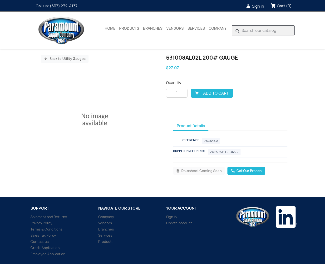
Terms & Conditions (46, 229)
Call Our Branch (246, 170)
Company (218, 28)
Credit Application (45, 247)
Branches (152, 28)
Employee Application (47, 254)
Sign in (171, 217)
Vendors (175, 28)
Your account (181, 208)
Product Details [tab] (191, 125)
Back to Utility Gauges (65, 58)
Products (129, 28)
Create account (179, 223)
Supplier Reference (189, 151)
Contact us (39, 241)
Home (110, 28)
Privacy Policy (41, 223)
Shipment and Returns (48, 217)
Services (196, 28)
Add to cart (212, 93)
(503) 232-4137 (63, 6)
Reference (190, 140)
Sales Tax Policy (43, 235)
